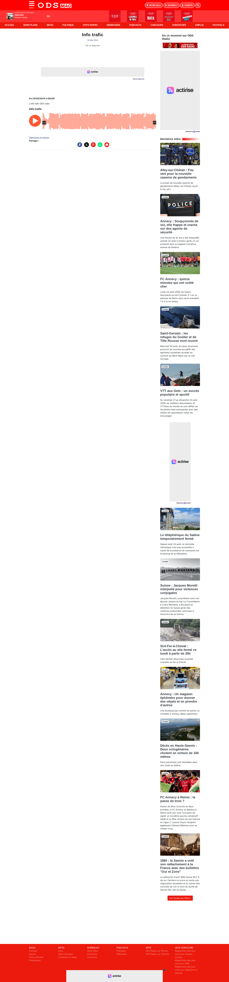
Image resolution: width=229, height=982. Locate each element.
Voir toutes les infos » (180, 898)
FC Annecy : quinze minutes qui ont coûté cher (177, 282)
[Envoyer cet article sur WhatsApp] (99, 146)
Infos (50, 25)
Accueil (9, 25)
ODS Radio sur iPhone (157, 950)
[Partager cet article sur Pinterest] (93, 146)
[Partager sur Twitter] (86, 146)
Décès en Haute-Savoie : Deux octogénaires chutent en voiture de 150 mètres (179, 751)
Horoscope (179, 25)
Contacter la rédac (67, 957)
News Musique (65, 954)
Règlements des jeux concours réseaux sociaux (185, 953)
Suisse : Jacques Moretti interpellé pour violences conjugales (179, 589)
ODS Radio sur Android (157, 954)
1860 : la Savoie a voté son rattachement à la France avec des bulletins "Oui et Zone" (179, 866)
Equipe (32, 954)
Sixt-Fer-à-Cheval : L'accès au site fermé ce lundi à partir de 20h (178, 649)
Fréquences (35, 960)
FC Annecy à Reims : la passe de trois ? (177, 799)
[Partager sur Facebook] (79, 146)
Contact (33, 950)
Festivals (218, 25)
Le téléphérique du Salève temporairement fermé (180, 536)
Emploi (199, 25)
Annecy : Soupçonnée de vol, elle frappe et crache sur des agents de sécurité (179, 226)
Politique (68, 25)
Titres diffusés (36, 957)
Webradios (113, 25)
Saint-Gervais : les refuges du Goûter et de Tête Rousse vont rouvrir (179, 337)
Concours (157, 25)
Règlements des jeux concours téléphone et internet (186, 969)
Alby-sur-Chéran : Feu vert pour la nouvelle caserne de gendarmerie (178, 173)
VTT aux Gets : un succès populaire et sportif (179, 392)
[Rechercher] (198, 5)
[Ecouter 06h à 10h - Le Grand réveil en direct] (180, 45)
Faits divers (90, 25)
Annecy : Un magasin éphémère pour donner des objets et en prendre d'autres (178, 699)
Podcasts (135, 25)
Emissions (92, 954)
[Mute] (48, 16)
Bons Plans (30, 25)
